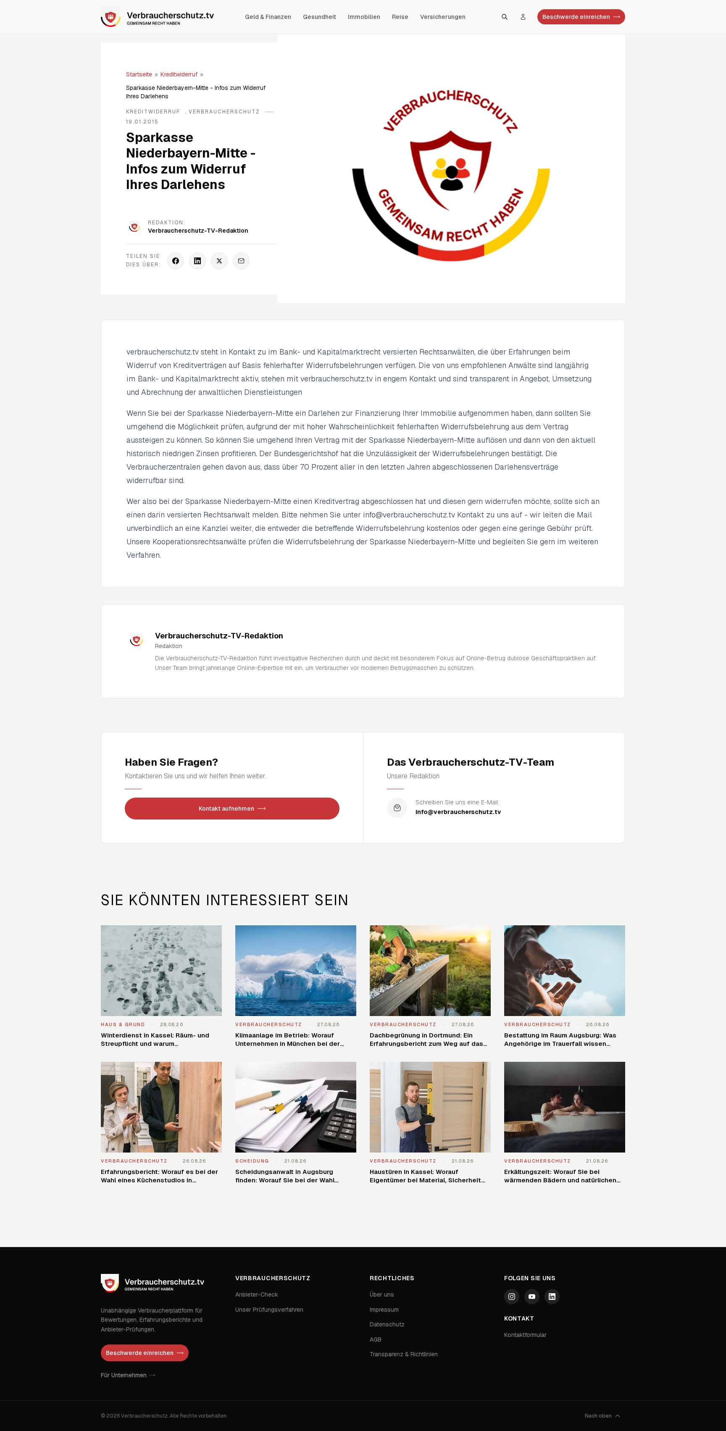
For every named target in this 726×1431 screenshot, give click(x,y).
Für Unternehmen (124, 1375)
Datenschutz (387, 1324)
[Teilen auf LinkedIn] (197, 260)
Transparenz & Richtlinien (404, 1354)
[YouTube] (531, 1296)
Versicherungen (443, 17)
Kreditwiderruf (178, 74)
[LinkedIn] (552, 1296)
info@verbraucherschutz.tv (458, 812)
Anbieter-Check (256, 1294)
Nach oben (598, 1416)
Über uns (382, 1294)
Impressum (384, 1309)
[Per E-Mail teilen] (241, 260)
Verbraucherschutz (224, 111)
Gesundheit (319, 17)
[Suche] (504, 16)
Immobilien (364, 17)
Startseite (139, 74)
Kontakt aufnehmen (226, 808)
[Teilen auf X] (219, 260)
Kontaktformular (525, 1335)
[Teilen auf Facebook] (175, 260)
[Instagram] (511, 1296)
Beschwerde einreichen (576, 17)
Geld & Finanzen (268, 17)
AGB (375, 1339)
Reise (400, 17)
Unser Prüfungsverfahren (269, 1309)
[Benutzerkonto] (523, 16)
